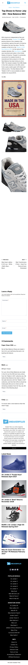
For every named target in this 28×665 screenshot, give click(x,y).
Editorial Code (14, 649)
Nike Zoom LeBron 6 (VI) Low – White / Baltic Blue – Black (7, 264)
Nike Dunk (14, 591)
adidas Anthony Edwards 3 (14, 628)
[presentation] (14, 464)
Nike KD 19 (14, 610)
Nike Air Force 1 (14, 596)
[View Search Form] (25, 2)
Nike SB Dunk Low (14, 593)
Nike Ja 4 (14, 623)
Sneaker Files (16, 39)
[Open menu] (3, 3)
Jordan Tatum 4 (14, 618)
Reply (4, 356)
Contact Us (14, 644)
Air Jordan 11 (14, 588)
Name (4, 321)
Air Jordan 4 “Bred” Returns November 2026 (12, 501)
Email (4, 328)
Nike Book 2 (14, 625)
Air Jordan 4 (14, 584)
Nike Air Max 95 (14, 598)
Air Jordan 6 (14, 586)
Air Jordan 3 (14, 581)
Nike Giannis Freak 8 (14, 613)
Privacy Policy (14, 647)
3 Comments (23, 17)
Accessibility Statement (14, 654)
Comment (5, 300)
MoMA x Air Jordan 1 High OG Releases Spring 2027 (13, 526)
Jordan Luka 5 (14, 615)
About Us (14, 642)
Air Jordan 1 (14, 579)
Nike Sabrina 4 (14, 620)
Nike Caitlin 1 (14, 635)
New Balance (16, 7)
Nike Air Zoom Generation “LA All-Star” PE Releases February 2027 (13, 552)
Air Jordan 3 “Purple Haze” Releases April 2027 (12, 476)
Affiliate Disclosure (14, 657)
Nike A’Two (14, 630)
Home (10, 7)
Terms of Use (14, 652)
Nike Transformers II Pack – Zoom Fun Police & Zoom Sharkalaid (21, 264)
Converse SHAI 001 (14, 632)
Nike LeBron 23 (14, 608)
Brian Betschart (7, 17)
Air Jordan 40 (14, 605)
